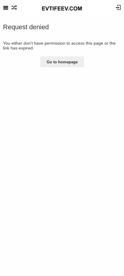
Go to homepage (62, 62)
